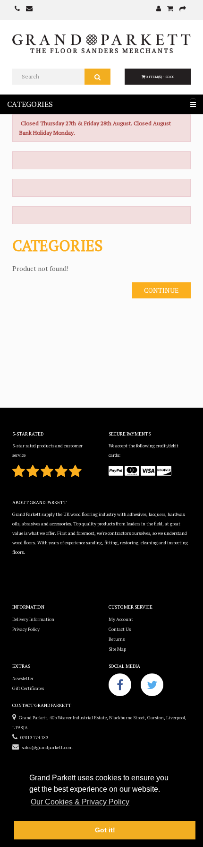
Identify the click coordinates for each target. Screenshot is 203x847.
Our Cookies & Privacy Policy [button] (80, 802)
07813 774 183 (32, 737)
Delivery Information (33, 619)
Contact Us (120, 629)
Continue (161, 290)
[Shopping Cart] (170, 9)
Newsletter (23, 678)
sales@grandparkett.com (46, 747)
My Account (121, 619)
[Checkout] (182, 9)
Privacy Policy (26, 629)
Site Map (117, 649)
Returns (117, 639)
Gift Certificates (28, 688)
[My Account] (158, 9)
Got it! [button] (105, 830)
